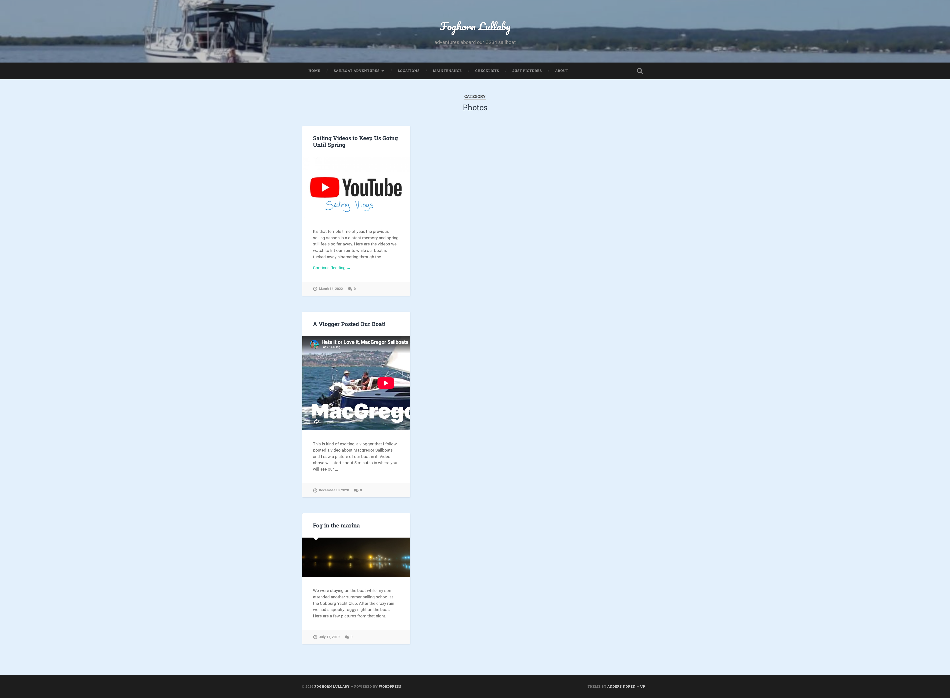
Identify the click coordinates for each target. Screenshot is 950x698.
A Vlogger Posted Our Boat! (349, 323)
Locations (409, 70)
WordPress (390, 686)
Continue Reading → (332, 267)
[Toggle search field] (639, 71)
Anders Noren (621, 686)
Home (314, 70)
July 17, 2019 (329, 637)
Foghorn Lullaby (475, 26)
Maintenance (447, 70)
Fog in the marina (336, 525)
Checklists (487, 70)
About (561, 70)
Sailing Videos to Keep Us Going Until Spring (355, 141)
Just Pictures (527, 70)
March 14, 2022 (331, 289)
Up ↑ (644, 686)
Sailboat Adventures (357, 70)
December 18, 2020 (334, 490)
